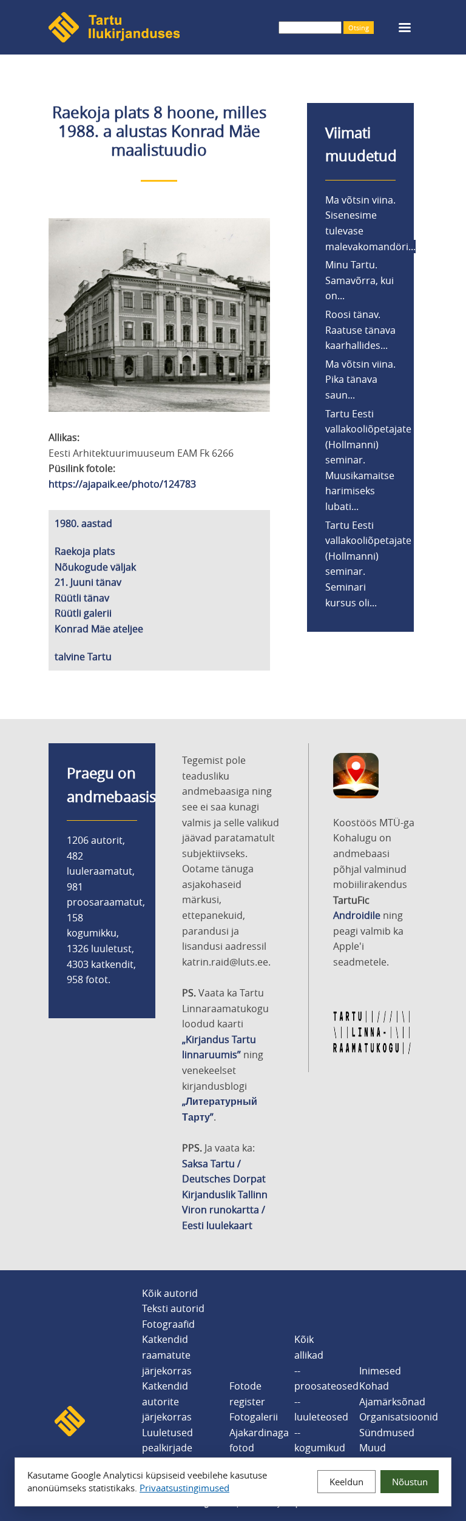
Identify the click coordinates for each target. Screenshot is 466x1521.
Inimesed (380, 1370)
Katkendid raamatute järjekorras (167, 1355)
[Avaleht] (114, 38)
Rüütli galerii (83, 613)
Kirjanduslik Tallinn (225, 1194)
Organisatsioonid (398, 1416)
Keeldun (346, 1482)
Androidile (356, 915)
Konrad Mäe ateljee (99, 628)
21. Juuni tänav (88, 582)
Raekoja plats (85, 551)
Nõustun (410, 1482)
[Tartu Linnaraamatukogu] (372, 1051)
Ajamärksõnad (392, 1401)
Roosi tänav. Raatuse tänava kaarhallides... (360, 330)
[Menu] (404, 28)
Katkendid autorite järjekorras (167, 1401)
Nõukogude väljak (95, 567)
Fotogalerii (253, 1416)
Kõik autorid (170, 1293)
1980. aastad (83, 523)
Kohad (374, 1386)
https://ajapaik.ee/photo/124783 (122, 484)
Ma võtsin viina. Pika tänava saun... (360, 379)
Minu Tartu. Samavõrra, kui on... (359, 280)
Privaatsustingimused (184, 1488)
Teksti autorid (173, 1308)
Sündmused (386, 1432)
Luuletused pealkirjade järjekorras (167, 1448)
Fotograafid (168, 1324)
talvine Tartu (83, 656)
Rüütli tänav (82, 598)
